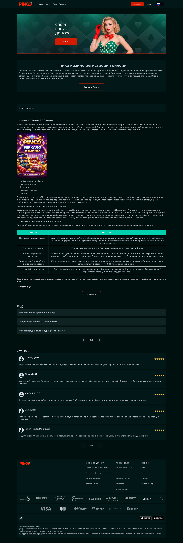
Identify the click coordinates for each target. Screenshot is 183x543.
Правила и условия (94, 463)
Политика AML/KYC (92, 484)
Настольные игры (147, 484)
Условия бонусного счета (125, 467)
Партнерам (120, 484)
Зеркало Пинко (91, 87)
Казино (145, 463)
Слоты (143, 473)
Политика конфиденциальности (96, 473)
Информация (122, 463)
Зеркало (91, 294)
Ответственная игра (92, 478)
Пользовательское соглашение (96, 467)
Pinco (143, 467)
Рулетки (144, 478)
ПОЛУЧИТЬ (66, 41)
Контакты (119, 473)
